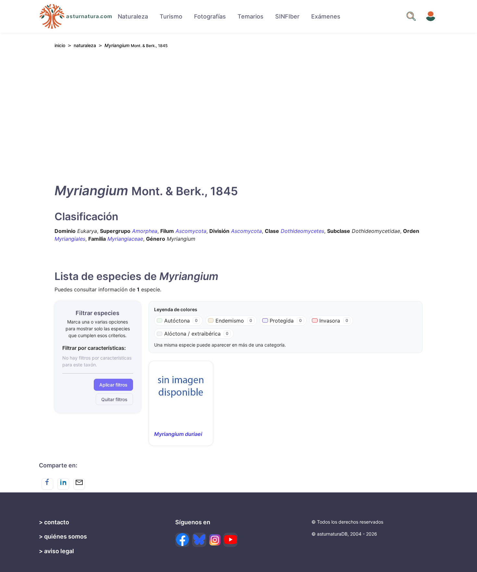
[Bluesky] (199, 540)
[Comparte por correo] (79, 484)
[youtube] (230, 540)
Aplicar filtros (113, 385)
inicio (60, 45)
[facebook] (182, 540)
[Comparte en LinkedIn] (63, 484)
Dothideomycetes (302, 231)
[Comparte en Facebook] (47, 484)
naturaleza (85, 45)
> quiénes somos (63, 536)
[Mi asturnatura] (430, 16)
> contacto (54, 522)
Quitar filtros (114, 399)
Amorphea (144, 231)
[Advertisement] (238, 114)
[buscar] (411, 16)
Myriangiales (70, 238)
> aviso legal (56, 551)
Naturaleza (133, 16)
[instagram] (215, 540)
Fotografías (210, 16)
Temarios (250, 16)
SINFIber (287, 16)
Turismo (171, 16)
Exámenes (325, 16)
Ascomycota (191, 231)
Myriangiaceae (125, 238)
